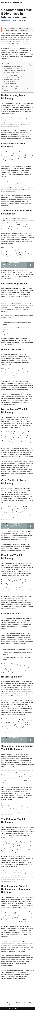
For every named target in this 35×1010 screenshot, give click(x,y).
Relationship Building (11, 83)
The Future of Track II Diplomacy (12, 87)
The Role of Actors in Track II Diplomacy (14, 70)
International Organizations (12, 72)
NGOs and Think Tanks (11, 74)
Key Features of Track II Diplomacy (12, 68)
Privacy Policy (28, 1003)
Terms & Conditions (7, 1005)
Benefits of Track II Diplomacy (11, 79)
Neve (10, 1008)
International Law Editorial (10, 20)
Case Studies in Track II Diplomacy (12, 77)
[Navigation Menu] (32, 2)
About (3, 1003)
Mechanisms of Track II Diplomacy (12, 75)
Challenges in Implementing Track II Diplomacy (16, 85)
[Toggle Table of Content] (30, 64)
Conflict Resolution (10, 81)
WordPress (23, 1008)
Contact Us (10, 1003)
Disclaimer (19, 1003)
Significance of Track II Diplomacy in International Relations (16, 89)
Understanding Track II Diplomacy (12, 66)
